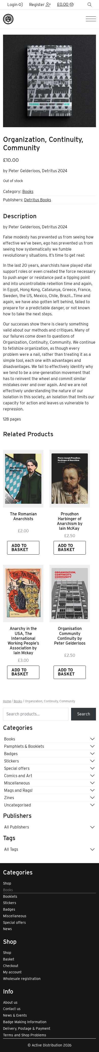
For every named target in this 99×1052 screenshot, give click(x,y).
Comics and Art (18, 775)
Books (27, 191)
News (7, 929)
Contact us (12, 1009)
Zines (9, 797)
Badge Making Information (24, 1022)
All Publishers (16, 827)
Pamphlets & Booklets (24, 746)
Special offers (16, 768)
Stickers (11, 761)
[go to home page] (8, 18)
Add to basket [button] (19, 547)
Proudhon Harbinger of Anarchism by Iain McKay (69, 521)
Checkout (10, 966)
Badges (11, 753)
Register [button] (37, 4)
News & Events (15, 1015)
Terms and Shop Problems (24, 1035)
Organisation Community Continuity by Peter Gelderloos (70, 636)
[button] (65, 5)
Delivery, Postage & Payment (26, 1028)
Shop (7, 883)
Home (7, 701)
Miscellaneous (17, 783)
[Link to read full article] (23, 478)
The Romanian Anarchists (23, 516)
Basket (8, 959)
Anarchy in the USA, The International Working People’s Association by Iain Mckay (23, 640)
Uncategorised (17, 805)
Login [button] (13, 4)
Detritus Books (37, 200)
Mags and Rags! (18, 790)
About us (10, 1002)
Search (83, 714)
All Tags (11, 849)
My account (12, 972)
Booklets (10, 896)
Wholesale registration (22, 979)
